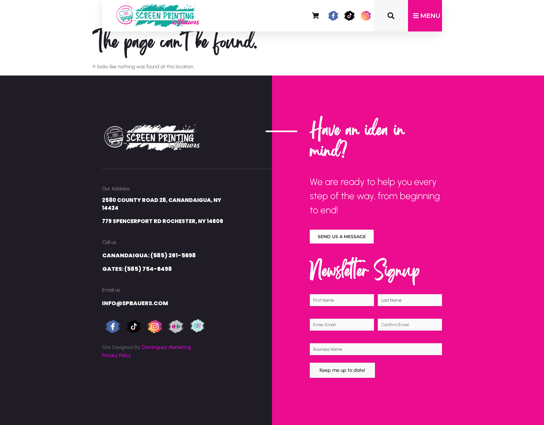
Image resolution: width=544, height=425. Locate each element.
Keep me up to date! (342, 370)
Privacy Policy (116, 355)
